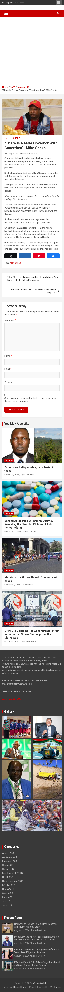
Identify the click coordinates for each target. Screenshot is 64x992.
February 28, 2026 (12, 531)
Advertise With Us (11, 699)
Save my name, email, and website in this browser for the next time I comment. (30, 400)
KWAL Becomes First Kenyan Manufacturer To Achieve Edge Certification (36, 951)
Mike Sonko (15, 263)
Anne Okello (27, 585)
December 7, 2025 (13, 641)
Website (8, 382)
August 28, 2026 (21, 968)
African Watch (39, 983)
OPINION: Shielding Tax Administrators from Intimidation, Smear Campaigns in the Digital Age (32, 634)
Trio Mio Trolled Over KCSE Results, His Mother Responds (34, 291)
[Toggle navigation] (6, 13)
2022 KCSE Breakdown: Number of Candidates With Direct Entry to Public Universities (32, 279)
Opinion (9, 460)
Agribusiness (8, 857)
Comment (10, 320)
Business (6, 861)
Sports (5, 897)
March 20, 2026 (11, 475)
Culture (5, 869)
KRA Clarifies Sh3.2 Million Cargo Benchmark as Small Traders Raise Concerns (37, 964)
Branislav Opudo (39, 930)
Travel (5, 905)
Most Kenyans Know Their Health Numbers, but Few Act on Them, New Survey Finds (36, 938)
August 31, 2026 (21, 930)
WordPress (55, 987)
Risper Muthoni (38, 956)
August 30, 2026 (21, 956)
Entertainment (13, 138)
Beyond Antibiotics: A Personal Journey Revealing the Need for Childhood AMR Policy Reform (28, 524)
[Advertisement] (32, 50)
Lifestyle (6, 885)
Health (5, 877)
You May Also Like (16, 423)
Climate (6, 865)
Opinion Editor (27, 475)
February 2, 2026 (12, 585)
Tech (4, 901)
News (5, 889)
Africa (5, 853)
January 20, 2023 (12, 153)
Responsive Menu (59, 2)
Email (7, 369)
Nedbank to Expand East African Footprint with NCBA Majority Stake (35, 925)
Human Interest (9, 881)
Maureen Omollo (30, 153)
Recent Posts (13, 917)
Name (8, 355)
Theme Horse (19, 987)
